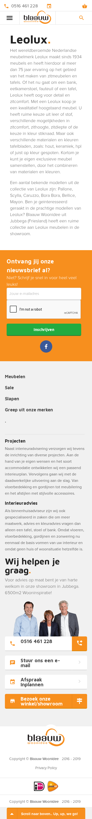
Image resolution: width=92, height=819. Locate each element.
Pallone (65, 189)
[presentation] (44, 309)
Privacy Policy (46, 768)
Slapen (12, 399)
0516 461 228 (24, 6)
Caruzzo (31, 195)
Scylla (15, 195)
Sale (9, 388)
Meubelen (15, 376)
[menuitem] (46, 766)
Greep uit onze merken (29, 410)
